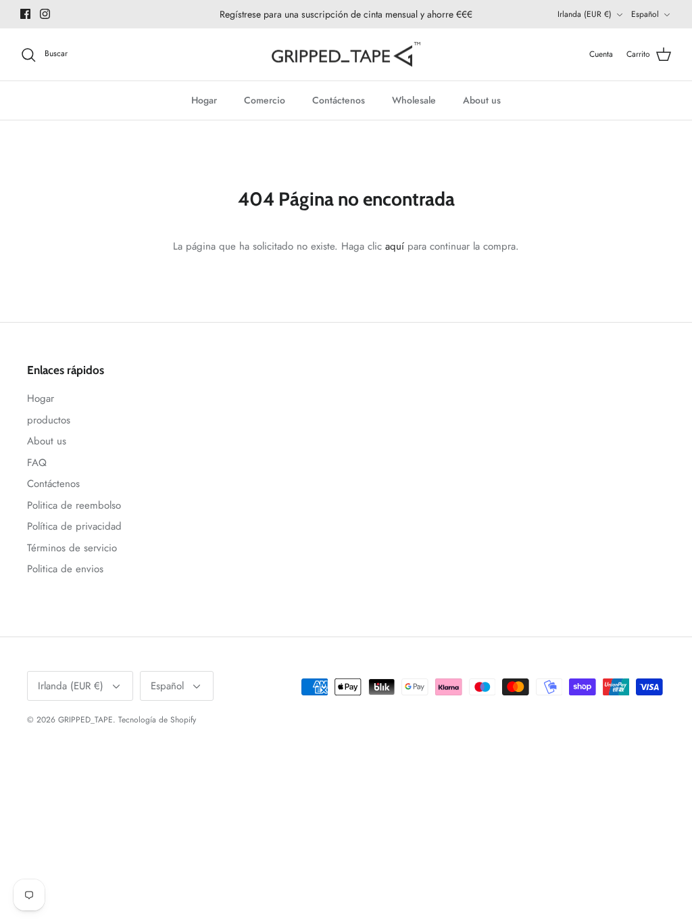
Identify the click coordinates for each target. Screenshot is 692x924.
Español (645, 14)
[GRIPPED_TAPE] (346, 55)
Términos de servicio (72, 547)
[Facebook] (25, 14)
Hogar (204, 100)
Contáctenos (338, 100)
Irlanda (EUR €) (585, 14)
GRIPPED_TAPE (85, 720)
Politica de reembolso (74, 505)
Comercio (264, 100)
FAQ (37, 462)
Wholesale (414, 100)
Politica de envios (65, 568)
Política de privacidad (74, 526)
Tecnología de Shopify (157, 720)
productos (48, 420)
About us (482, 100)
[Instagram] (45, 14)
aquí (394, 246)
